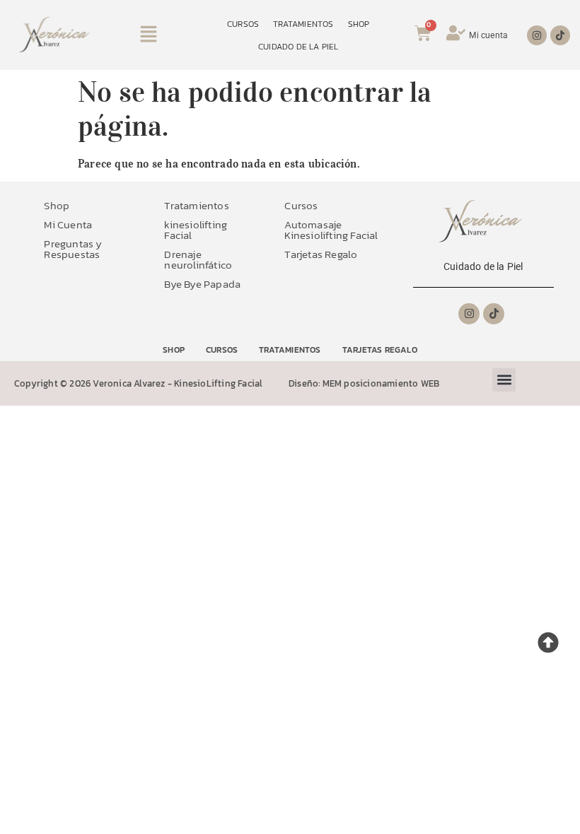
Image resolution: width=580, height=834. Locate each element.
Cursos (301, 205)
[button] (148, 35)
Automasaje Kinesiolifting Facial (331, 229)
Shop (56, 205)
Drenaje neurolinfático (198, 259)
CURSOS (243, 24)
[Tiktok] (560, 35)
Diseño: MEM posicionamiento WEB (364, 383)
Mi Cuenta (68, 224)
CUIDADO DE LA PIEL (298, 46)
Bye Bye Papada (202, 284)
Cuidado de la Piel (483, 266)
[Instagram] (537, 35)
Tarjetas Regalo (320, 254)
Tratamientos (196, 205)
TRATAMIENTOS (303, 24)
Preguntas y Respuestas (73, 248)
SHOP (359, 24)
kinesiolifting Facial (195, 229)
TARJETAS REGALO (379, 349)
